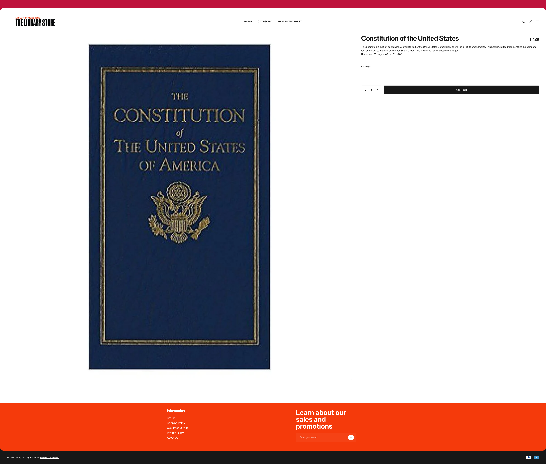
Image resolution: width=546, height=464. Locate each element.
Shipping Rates (176, 422)
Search (171, 417)
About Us (172, 437)
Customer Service (177, 427)
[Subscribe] (351, 437)
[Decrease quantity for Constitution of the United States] (364, 90)
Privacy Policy (175, 432)
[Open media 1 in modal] (179, 207)
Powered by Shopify (49, 457)
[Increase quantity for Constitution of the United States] (378, 90)
